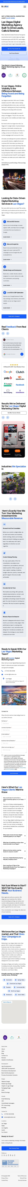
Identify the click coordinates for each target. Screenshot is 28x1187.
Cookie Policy (5, 1180)
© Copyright (6, 1176)
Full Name (5, 721)
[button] (5, 446)
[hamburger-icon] (24, 7)
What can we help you (8, 747)
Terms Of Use (23, 1178)
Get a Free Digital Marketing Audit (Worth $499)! (14, 1)
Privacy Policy (23, 767)
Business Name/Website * (9, 740)
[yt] (10, 1155)
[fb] (8, 1155)
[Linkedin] (4, 1155)
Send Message (14, 773)
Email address (6, 734)
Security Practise (22, 1180)
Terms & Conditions (10, 769)
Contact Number (7, 727)
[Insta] (6, 1155)
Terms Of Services (22, 1176)
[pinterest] (14, 1155)
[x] (2, 1155)
